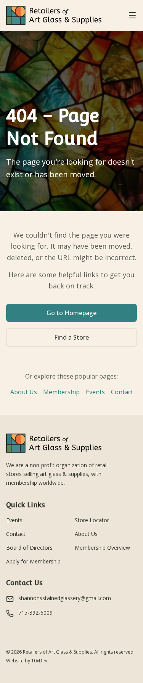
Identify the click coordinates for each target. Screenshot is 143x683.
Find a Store (71, 337)
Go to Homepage (71, 313)
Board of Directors (29, 547)
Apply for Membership (33, 561)
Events (95, 392)
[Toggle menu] (132, 15)
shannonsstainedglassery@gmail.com (64, 598)
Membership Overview (102, 547)
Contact (122, 392)
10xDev (39, 660)
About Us (23, 392)
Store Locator (92, 520)
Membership (61, 392)
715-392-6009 (35, 612)
